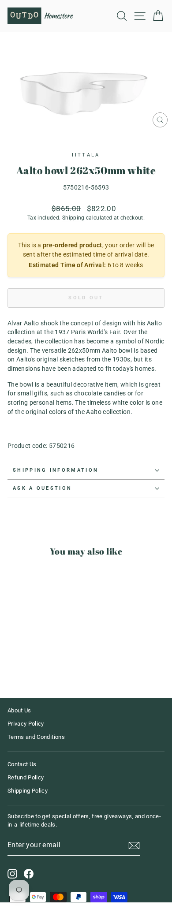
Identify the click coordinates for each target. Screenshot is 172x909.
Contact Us (21, 764)
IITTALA (86, 155)
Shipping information (55, 470)
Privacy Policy (25, 723)
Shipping (73, 218)
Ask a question (42, 488)
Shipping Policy (27, 790)
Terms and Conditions (36, 737)
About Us (19, 710)
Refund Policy (25, 777)
